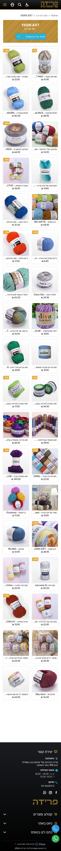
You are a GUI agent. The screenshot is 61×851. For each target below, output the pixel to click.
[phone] (56, 830)
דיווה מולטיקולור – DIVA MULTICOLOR (45, 331)
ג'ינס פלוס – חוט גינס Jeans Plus (16, 258)
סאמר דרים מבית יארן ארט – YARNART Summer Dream (45, 658)
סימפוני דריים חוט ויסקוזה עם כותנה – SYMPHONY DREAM (16, 694)
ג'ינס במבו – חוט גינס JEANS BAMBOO (16, 222)
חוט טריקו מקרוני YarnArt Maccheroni (45, 367)
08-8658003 (47, 786)
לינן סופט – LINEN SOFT (45, 549)
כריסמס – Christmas (16, 513)
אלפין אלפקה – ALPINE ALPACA (45, 113)
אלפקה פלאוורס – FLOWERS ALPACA (16, 149)
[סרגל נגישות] (27, 5)
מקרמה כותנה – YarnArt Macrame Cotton (16, 585)
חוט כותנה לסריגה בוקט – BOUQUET (45, 404)
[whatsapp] (56, 840)
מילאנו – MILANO (16, 549)
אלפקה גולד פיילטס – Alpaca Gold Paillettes (45, 149)
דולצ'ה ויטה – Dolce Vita (45, 295)
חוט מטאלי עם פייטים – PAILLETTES (45, 440)
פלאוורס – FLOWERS (45, 731)
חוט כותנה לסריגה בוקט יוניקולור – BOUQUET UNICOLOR (16, 404)
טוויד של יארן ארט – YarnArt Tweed (45, 513)
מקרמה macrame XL (45, 585)
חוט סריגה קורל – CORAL (44, 476)
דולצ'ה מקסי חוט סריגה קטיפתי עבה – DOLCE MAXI (16, 295)
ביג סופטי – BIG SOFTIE (45, 222)
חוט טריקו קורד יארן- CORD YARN (16, 367)
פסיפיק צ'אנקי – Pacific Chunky (16, 731)
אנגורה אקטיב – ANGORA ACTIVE (16, 186)
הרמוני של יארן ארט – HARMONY (16, 331)
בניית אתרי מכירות (26, 844)
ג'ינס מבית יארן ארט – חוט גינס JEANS (45, 258)
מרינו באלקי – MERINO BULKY (16, 622)
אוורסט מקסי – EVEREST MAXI (45, 77)
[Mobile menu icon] (5, 5)
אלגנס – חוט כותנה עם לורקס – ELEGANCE (16, 77)
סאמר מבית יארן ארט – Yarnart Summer (16, 658)
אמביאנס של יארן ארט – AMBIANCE (45, 186)
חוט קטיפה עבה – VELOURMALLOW (16, 476)
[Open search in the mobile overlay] (19, 4)
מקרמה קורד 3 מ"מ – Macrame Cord (45, 622)
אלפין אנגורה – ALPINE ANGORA (16, 113)
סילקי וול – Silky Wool (45, 694)
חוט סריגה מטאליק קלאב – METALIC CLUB (16, 440)
